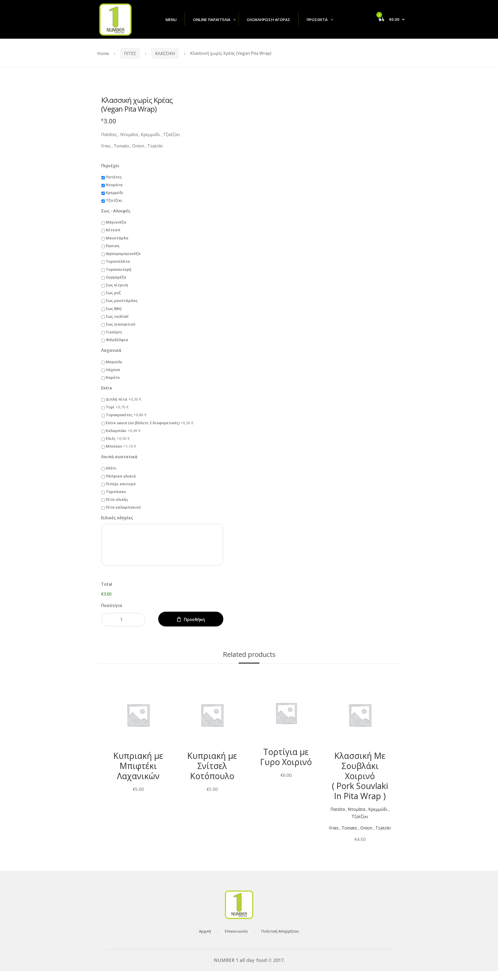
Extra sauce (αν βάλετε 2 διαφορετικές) (149, 422)
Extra (106, 388)
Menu (171, 19)
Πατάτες (114, 176)
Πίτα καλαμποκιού (123, 507)
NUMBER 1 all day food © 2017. (249, 960)
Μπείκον (121, 446)
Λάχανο (113, 369)
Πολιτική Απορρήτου (280, 931)
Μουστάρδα (117, 237)
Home (103, 53)
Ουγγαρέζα (116, 277)
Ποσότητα (111, 605)
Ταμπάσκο (116, 491)
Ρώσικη (112, 245)
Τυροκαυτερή (118, 269)
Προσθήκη (194, 619)
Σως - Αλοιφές (115, 211)
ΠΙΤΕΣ (130, 53)
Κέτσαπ (113, 229)
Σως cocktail (117, 316)
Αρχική (205, 931)
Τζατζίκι (114, 200)
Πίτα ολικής (117, 499)
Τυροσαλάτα (118, 261)
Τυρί (117, 406)
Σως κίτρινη (117, 284)
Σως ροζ (113, 292)
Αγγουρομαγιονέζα (123, 253)
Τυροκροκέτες (126, 414)
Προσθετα (317, 19)
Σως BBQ (114, 308)
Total (106, 584)
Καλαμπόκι (123, 430)
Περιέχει (110, 165)
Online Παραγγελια (211, 19)
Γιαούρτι (114, 331)
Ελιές (118, 438)
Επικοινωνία (236, 931)
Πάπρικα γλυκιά (121, 476)
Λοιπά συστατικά (119, 457)
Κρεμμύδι (114, 192)
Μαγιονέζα (116, 222)
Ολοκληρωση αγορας (268, 19)
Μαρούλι (114, 361)
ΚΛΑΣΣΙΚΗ (165, 53)
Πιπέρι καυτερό (121, 483)
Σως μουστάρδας (122, 300)
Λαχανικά (111, 350)
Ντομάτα (114, 184)
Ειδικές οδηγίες (117, 518)
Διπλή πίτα (123, 399)
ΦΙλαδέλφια (117, 339)
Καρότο (113, 377)
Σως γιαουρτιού (120, 324)
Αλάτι (111, 468)
